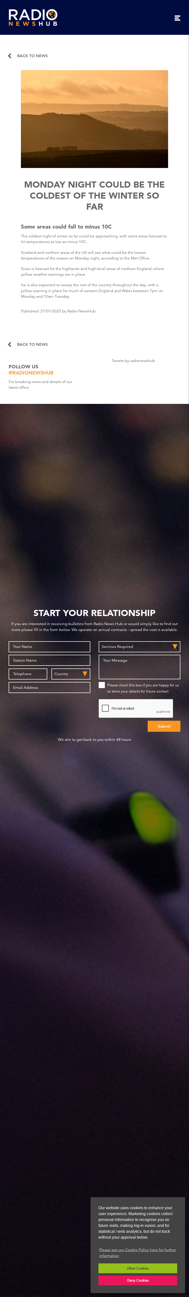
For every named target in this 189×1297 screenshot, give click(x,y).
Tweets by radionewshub (133, 360)
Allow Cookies (138, 1268)
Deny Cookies (138, 1280)
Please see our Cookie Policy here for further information (137, 1252)
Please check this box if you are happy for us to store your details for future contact (143, 688)
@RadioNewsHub (31, 373)
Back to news (32, 56)
